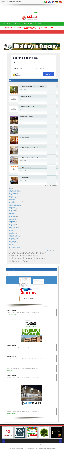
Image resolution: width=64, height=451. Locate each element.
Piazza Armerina (31, 444)
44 (24, 255)
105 (13, 261)
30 (29, 253)
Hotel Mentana (12, 224)
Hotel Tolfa (11, 246)
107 (19, 261)
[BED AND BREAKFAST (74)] (38, 281)
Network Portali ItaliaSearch (14, 1)
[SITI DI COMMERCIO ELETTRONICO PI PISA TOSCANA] (44, 432)
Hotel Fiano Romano (13, 215)
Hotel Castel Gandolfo (14, 204)
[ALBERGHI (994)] (38, 283)
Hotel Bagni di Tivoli (13, 197)
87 (44, 258)
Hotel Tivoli (11, 244)
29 (27, 253)
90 (13, 260)
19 (43, 252)
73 (13, 258)
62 (26, 257)
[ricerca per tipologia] (38, 279)
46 (29, 255)
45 (26, 255)
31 (31, 253)
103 (44, 260)
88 (9, 260)
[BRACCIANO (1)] (25, 284)
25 (18, 253)
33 (36, 253)
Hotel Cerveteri (12, 207)
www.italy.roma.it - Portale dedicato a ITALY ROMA (21, 24)
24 (16, 253)
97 (29, 260)
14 (32, 252)
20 (45, 252)
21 (10, 253)
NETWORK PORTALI (37, 447)
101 (39, 260)
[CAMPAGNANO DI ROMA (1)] (25, 285)
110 (27, 261)
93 (20, 260)
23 (14, 253)
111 (30, 261)
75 (18, 258)
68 (40, 257)
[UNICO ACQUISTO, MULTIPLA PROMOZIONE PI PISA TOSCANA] (32, 432)
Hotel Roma (11, 239)
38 (11, 255)
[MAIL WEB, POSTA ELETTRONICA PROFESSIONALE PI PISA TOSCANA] (7, 432)
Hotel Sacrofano (12, 241)
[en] (49, 1)
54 (9, 257)
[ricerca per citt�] (25, 277)
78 (24, 258)
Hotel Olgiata (12, 232)
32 (34, 253)
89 (11, 260)
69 (42, 257)
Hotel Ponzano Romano (14, 235)
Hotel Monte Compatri (13, 225)
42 (20, 255)
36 (43, 253)
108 (21, 261)
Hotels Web (37, 444)
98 (31, 260)
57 (15, 257)
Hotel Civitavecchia (13, 211)
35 (40, 253)
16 (36, 252)
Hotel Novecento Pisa (11, 356)
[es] (60, 1)
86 (42, 258)
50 (37, 255)
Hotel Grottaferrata (13, 219)
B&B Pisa (9, 366)
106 (16, 261)
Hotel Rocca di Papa (13, 238)
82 (33, 258)
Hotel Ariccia (11, 196)
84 (37, 258)
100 (36, 260)
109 (24, 261)
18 (40, 252)
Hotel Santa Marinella (13, 243)
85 (40, 258)
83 (35, 258)
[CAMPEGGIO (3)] (38, 282)
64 (31, 257)
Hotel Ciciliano (12, 210)
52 (42, 255)
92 (18, 260)
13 (29, 252)
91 (15, 260)
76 (20, 258)
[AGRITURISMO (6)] (38, 280)
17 (38, 252)
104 (10, 261)
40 (15, 255)
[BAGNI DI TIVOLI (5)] (25, 283)
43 (22, 255)
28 (25, 253)
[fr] (53, 1)
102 (41, 260)
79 (26, 258)
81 (31, 258)
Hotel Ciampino (12, 208)
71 (9, 258)
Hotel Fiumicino (12, 216)
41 (18, 255)
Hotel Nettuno (12, 230)
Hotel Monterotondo (13, 227)
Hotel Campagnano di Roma (15, 201)
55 (11, 257)
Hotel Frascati (12, 218)
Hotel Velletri (11, 249)
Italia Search (43, 444)
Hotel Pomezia (12, 233)
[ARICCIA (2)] (25, 282)
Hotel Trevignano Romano (14, 247)
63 (29, 257)
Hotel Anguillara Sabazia (14, 191)
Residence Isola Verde (11, 310)
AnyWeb (19, 444)
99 (33, 260)
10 (23, 252)
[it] (45, 1)
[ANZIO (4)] (25, 281)
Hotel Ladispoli (12, 221)
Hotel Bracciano (12, 199)
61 (24, 257)
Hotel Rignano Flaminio (14, 236)
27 (23, 253)
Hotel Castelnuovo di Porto (15, 205)
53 (44, 255)
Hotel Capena (12, 202)
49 (35, 255)
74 (15, 258)
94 (22, 260)
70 (44, 257)
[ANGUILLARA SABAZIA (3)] (25, 279)
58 (18, 257)
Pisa (23, 444)
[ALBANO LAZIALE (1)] (25, 278)
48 (33, 255)
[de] (56, 1)
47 (31, 255)
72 (11, 258)
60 (22, 257)
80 (29, 258)
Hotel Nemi (11, 229)
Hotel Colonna (12, 213)
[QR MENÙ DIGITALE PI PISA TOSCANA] (20, 432)
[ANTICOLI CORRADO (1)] (25, 280)
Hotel (10, 188)
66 (35, 257)
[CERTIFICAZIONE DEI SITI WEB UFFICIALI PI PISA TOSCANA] (56, 432)
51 (40, 255)
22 (12, 253)
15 (34, 252)
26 (20, 253)
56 (13, 257)
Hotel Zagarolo (49, 250)
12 (27, 252)
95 (24, 260)
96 (26, 260)
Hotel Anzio (11, 194)
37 (9, 255)
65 (33, 257)
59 (20, 257)
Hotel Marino (11, 222)
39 (13, 255)
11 (25, 252)
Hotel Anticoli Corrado (13, 193)
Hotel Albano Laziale (13, 190)
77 (22, 258)
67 (37, 257)
